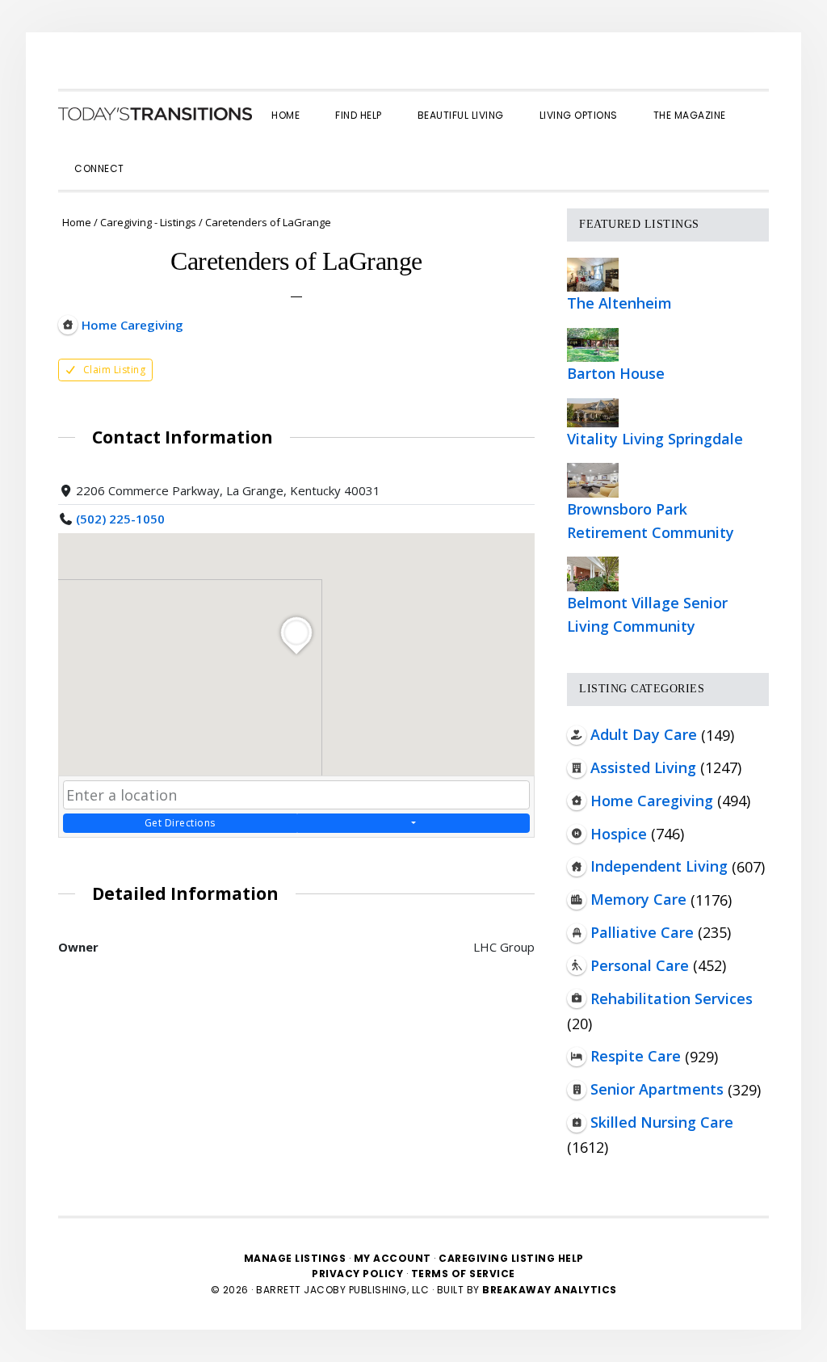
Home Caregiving (651, 800)
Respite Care (635, 1056)
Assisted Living (643, 767)
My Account (392, 1258)
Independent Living (659, 866)
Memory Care (638, 899)
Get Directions (180, 823)
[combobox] (296, 794)
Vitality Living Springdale (655, 438)
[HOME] (155, 114)
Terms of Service (463, 1273)
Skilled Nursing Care (661, 1122)
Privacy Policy (359, 1273)
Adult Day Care (643, 734)
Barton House (616, 373)
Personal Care (639, 965)
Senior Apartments (657, 1089)
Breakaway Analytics (549, 1290)
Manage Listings (295, 1258)
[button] (160, 154)
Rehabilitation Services (671, 998)
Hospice (618, 833)
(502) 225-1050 (120, 519)
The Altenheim (619, 303)
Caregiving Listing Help (511, 1258)
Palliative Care (642, 932)
